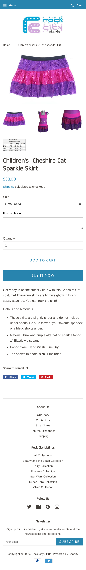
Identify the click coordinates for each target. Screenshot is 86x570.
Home (6, 45)
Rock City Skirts (41, 553)
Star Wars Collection (43, 476)
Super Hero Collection (43, 481)
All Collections (43, 455)
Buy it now (43, 275)
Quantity (9, 238)
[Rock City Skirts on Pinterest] (48, 507)
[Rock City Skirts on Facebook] (38, 507)
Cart (79, 5)
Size (6, 197)
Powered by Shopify (65, 553)
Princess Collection (43, 471)
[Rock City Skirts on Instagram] (57, 507)
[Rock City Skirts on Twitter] (29, 507)
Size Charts (43, 425)
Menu (12, 5)
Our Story (43, 414)
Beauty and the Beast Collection (43, 460)
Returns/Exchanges (43, 430)
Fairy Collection (43, 465)
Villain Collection (43, 487)
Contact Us (43, 420)
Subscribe (69, 542)
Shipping (8, 186)
